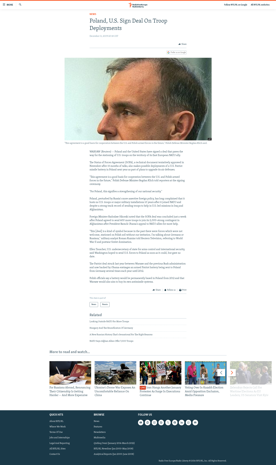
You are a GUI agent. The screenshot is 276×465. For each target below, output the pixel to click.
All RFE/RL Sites (57, 449)
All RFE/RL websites (260, 5)
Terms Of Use (56, 432)
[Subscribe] (195, 422)
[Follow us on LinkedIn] (181, 422)
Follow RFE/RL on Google (235, 5)
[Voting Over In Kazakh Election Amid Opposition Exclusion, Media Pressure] (206, 373)
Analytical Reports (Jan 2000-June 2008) (114, 454)
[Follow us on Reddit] (147, 422)
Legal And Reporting (59, 443)
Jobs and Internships (59, 438)
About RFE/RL (56, 421)
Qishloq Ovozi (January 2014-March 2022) (114, 443)
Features (98, 427)
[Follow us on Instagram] (154, 422)
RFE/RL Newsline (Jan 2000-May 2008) (113, 449)
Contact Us (54, 454)
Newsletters (100, 432)
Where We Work (57, 427)
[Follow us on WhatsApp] (188, 422)
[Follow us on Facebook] (175, 422)
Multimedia (99, 438)
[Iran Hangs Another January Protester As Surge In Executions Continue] (160, 373)
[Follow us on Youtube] (140, 422)
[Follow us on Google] (161, 422)
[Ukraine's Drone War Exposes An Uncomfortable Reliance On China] (115, 373)
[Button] (182, 44)
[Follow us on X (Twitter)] (168, 422)
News (93, 14)
